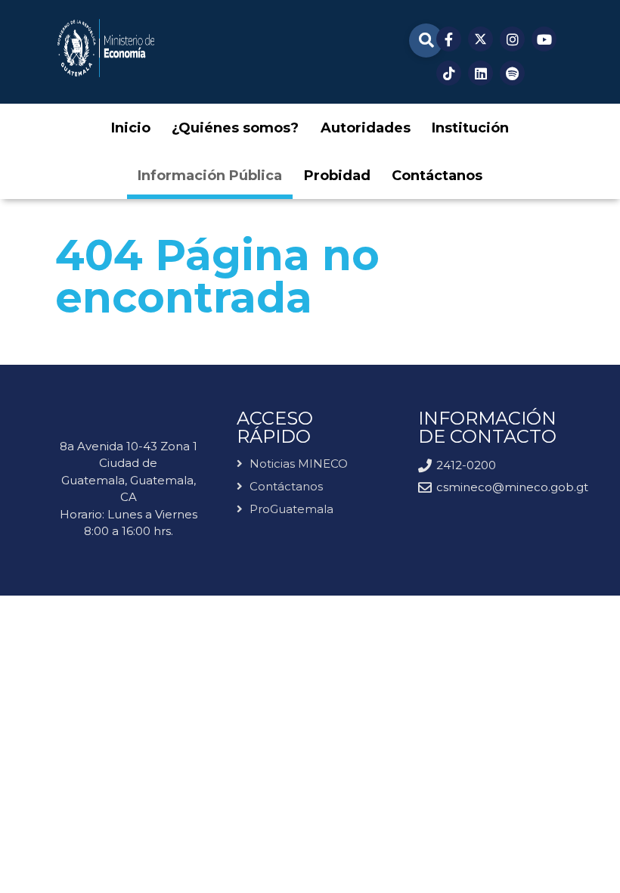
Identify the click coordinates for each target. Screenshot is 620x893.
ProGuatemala (291, 509)
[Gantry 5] (105, 48)
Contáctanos (286, 486)
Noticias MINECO (299, 464)
